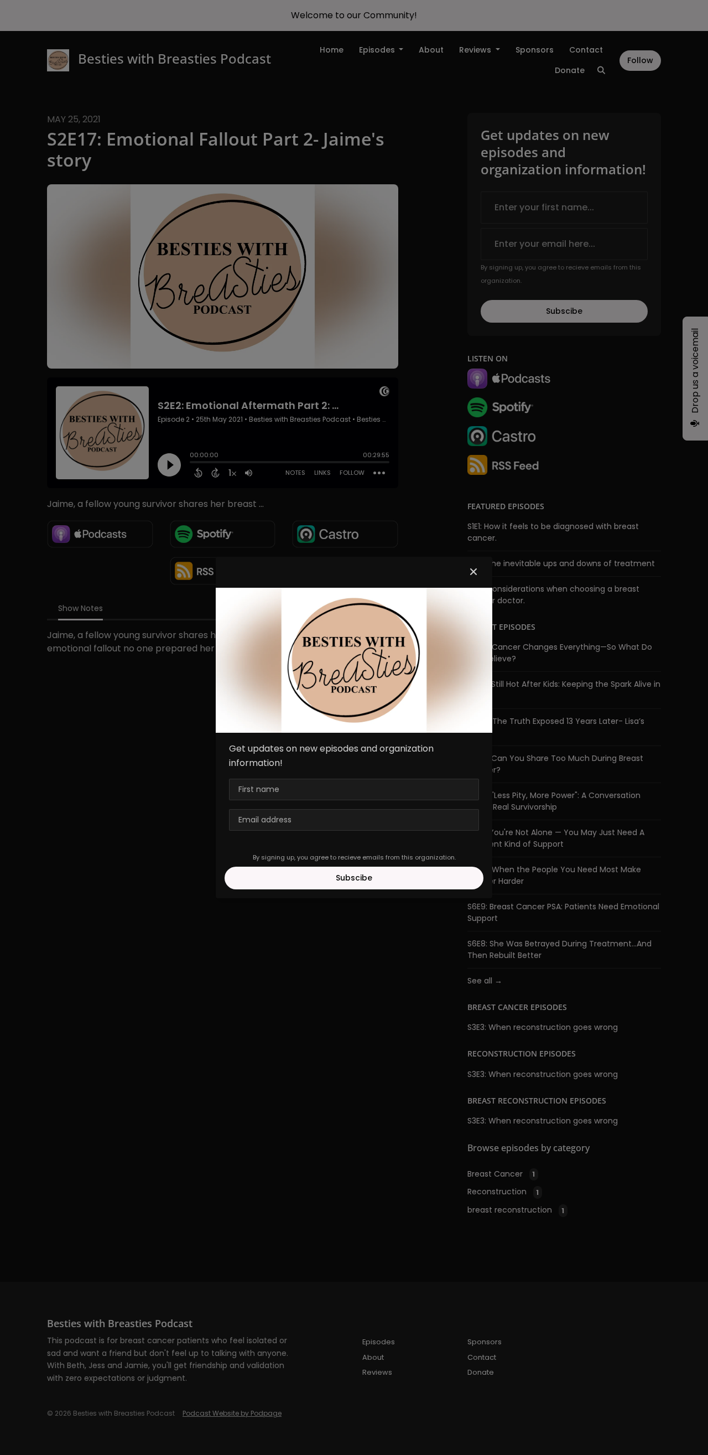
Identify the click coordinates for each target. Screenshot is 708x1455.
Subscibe (354, 877)
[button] (473, 572)
